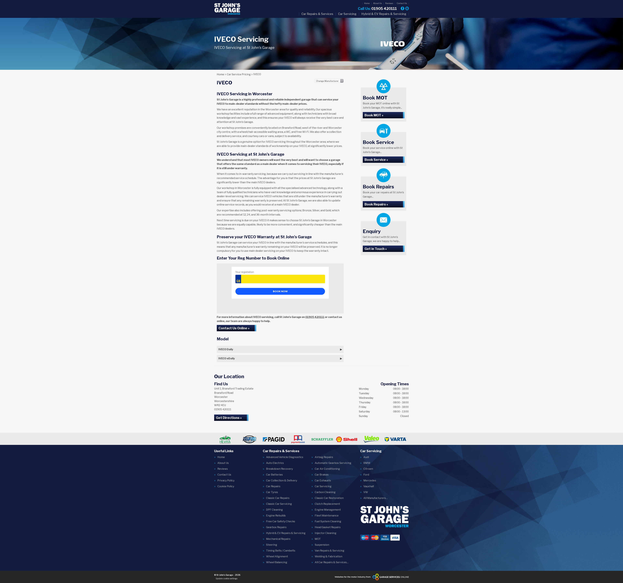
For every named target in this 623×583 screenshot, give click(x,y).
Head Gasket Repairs (328, 527)
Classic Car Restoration (329, 498)
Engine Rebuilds (276, 515)
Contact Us (402, 3)
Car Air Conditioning (327, 469)
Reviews (389, 3)
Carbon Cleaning (325, 492)
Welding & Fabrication (328, 556)
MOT (318, 539)
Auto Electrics (275, 463)
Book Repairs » (376, 204)
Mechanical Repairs (278, 539)
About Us (377, 3)
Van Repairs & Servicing (329, 550)
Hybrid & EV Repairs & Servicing (383, 13)
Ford (366, 474)
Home (367, 3)
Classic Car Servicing (279, 504)
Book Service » (376, 160)
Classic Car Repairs (277, 498)
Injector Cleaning (325, 533)
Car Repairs (273, 486)
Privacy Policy (225, 480)
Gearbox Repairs (276, 527)
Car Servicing (347, 13)
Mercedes (369, 480)
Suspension (322, 545)
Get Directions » (229, 418)
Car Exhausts (323, 480)
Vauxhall (368, 486)
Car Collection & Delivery (281, 480)
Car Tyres (272, 492)
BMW (366, 463)
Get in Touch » (376, 249)
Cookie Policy (225, 486)
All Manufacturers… (375, 498)
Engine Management (328, 510)
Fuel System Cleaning (328, 521)
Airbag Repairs (324, 457)
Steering (271, 545)
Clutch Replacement (327, 504)
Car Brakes (322, 474)
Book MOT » (374, 115)
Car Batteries (274, 474)
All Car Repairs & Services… (331, 562)
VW (365, 492)
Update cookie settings (226, 578)
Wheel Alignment (277, 556)
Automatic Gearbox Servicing (333, 463)
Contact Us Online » (234, 328)
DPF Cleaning (274, 510)
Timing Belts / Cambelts (280, 550)
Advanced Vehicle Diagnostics (284, 457)
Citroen (368, 469)
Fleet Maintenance (327, 515)
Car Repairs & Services (317, 13)
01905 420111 (377, 8)
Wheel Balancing (276, 562)
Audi (366, 457)
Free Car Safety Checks (280, 521)
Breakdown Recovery (279, 469)
